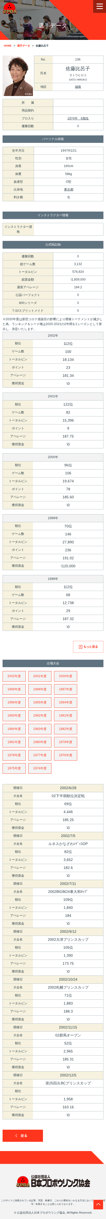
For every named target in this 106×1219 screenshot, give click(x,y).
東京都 (68, 189)
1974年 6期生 (78, 118)
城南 (78, 87)
